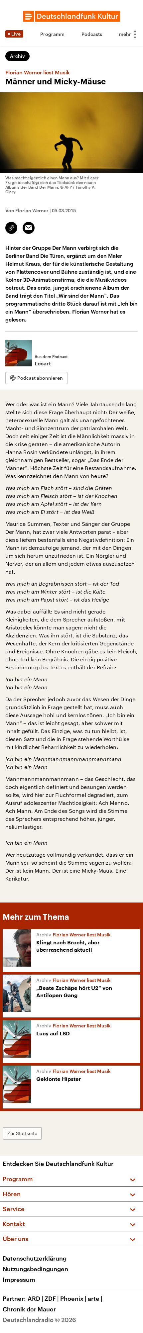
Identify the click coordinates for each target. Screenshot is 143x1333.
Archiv (17, 56)
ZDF (52, 1298)
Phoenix (73, 1298)
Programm (52, 34)
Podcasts (91, 34)
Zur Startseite (22, 1133)
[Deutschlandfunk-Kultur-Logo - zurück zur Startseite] (71, 16)
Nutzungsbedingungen (35, 1269)
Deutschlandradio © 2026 (39, 1319)
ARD (35, 1298)
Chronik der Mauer (29, 1309)
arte (95, 1298)
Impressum (19, 1279)
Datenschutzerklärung (35, 1258)
